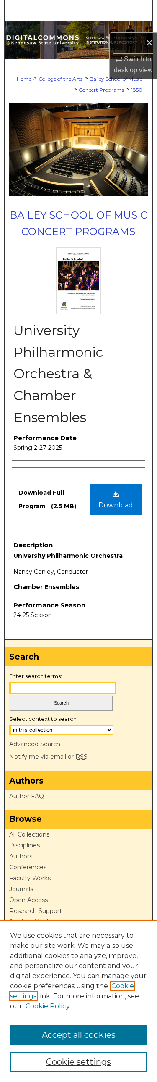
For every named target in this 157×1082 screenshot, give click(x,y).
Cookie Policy (48, 1006)
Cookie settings (78, 1062)
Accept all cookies (79, 1035)
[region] (78, 1001)
